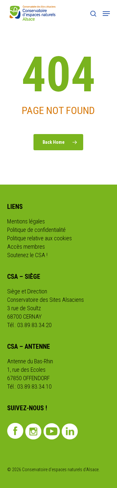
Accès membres (26, 246)
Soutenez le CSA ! (27, 255)
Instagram (33, 431)
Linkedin (70, 431)
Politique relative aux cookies (39, 238)
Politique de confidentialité (36, 229)
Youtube (52, 431)
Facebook (15, 431)
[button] (106, 13)
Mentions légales (26, 221)
